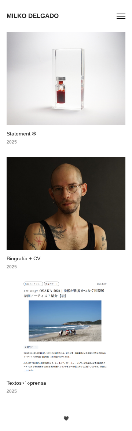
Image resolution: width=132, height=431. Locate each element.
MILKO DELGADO (33, 15)
